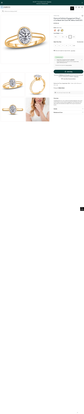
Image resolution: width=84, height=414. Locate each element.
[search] (2, 11)
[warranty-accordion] (81, 60)
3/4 (74, 36)
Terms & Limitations (69, 65)
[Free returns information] (69, 92)
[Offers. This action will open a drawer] (72, 8)
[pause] (2, 2)
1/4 (66, 36)
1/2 (62, 36)
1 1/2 (55, 36)
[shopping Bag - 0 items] (82, 7)
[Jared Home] (6, 7)
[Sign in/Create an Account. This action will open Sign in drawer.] (79, 7)
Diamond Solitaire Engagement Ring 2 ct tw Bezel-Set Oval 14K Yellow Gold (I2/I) (68, 19)
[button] (82, 2)
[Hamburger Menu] (2, 7)
